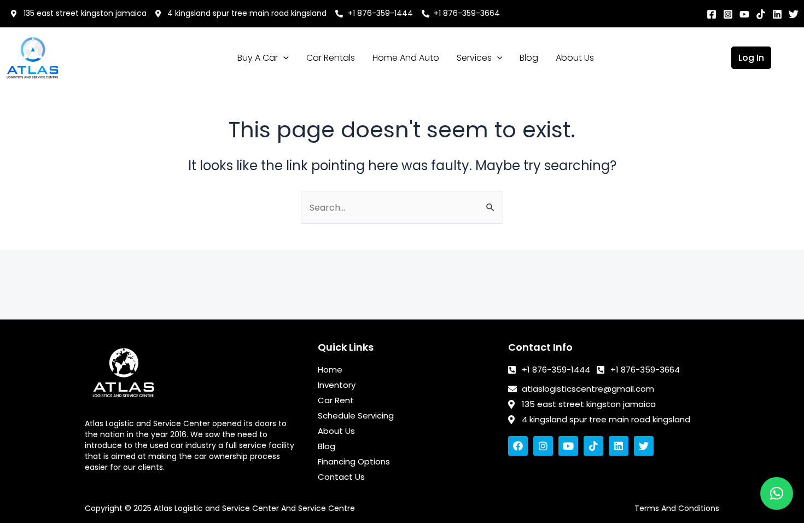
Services (474, 57)
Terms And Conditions (676, 508)
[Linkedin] (777, 14)
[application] (283, 58)
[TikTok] (761, 14)
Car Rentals (330, 57)
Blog (529, 57)
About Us (575, 57)
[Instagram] (728, 14)
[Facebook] (711, 14)
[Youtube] (744, 14)
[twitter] (794, 14)
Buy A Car (257, 57)
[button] (776, 493)
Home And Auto (405, 57)
